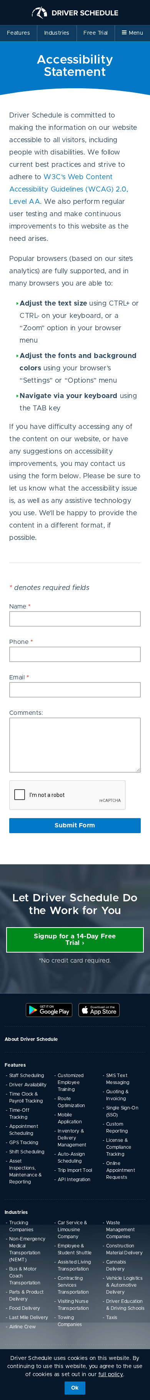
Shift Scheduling (27, 1152)
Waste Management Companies (120, 1229)
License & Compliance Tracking (119, 1147)
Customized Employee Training (71, 1082)
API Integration (74, 1179)
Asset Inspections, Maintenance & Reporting (25, 1171)
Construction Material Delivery (124, 1249)
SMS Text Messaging (117, 1079)
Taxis (112, 1317)
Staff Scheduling (26, 1075)
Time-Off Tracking (19, 1113)
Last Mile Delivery (28, 1317)
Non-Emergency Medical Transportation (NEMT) (27, 1249)
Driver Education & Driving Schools (125, 1305)
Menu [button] (136, 33)
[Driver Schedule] (75, 12)
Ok (75, 1388)
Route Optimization (71, 1102)
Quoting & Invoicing (117, 1095)
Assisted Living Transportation (74, 1265)
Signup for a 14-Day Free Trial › (75, 939)
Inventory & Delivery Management (72, 1138)
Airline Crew (22, 1326)
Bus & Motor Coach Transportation (24, 1276)
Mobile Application (70, 1118)
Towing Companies (70, 1321)
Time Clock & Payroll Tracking (26, 1097)
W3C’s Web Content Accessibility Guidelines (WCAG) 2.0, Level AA (68, 189)
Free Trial (95, 33)
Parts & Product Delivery (26, 1295)
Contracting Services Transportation (73, 1285)
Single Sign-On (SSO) (122, 1111)
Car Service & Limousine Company (72, 1229)
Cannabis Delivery (116, 1265)
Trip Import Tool (75, 1170)
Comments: (26, 713)
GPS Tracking (23, 1142)
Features (18, 33)
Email (19, 677)
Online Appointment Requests (120, 1170)
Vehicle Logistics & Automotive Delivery (124, 1285)
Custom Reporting (117, 1127)
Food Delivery (24, 1308)
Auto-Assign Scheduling (71, 1157)
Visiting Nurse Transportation (73, 1305)
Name (20, 606)
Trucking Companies (21, 1226)
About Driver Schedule (31, 1039)
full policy (110, 1374)
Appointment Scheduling (23, 1130)
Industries (57, 33)
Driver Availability (28, 1084)
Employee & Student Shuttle (75, 1249)
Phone (21, 642)
